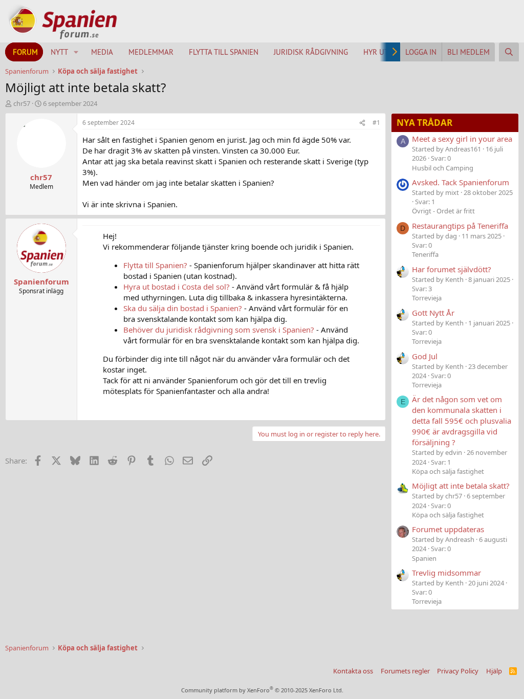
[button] (76, 51)
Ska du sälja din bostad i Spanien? (182, 308)
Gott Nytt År (433, 313)
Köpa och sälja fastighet (448, 471)
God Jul (425, 356)
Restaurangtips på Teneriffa (460, 226)
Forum (25, 52)
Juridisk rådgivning (311, 52)
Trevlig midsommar (446, 572)
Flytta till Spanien (223, 52)
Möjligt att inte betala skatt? (461, 485)
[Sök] (509, 51)
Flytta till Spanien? (155, 265)
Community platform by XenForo (262, 690)
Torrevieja (427, 297)
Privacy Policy (457, 670)
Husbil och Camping (442, 167)
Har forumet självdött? (451, 269)
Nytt (59, 52)
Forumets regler (405, 670)
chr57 (21, 103)
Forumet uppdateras (448, 529)
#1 (376, 122)
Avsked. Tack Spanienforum (460, 182)
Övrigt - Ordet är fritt (443, 210)
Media (102, 52)
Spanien (424, 558)
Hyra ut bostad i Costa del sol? (176, 286)
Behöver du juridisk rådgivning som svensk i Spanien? (218, 329)
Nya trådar (424, 122)
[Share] (362, 123)
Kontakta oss (353, 670)
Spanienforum (41, 281)
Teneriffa (425, 254)
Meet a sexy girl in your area (462, 139)
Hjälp (494, 670)
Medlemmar (150, 52)
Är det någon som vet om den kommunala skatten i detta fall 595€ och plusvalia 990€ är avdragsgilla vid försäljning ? (461, 420)
